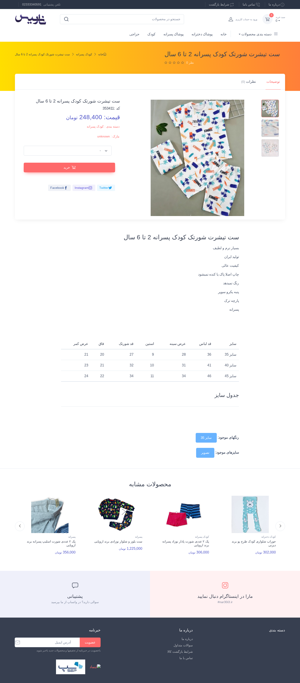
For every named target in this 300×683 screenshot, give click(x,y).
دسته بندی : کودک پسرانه (103, 126)
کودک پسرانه (84, 54)
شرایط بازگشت (219, 4)
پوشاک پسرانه (173, 34)
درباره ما (274, 4)
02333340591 (32, 4)
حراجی (134, 34)
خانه (223, 34)
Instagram (82, 187)
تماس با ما (186, 658)
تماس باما (249, 4)
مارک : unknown (108, 136)
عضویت (90, 642)
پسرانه (72, 536)
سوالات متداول (183, 645)
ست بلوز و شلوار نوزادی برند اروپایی (118, 541)
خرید (66, 167)
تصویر (205, 452)
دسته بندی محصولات (256, 34)
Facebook (57, 187)
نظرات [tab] (248, 81)
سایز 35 (206, 438)
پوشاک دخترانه (202, 34)
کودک (151, 34)
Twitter (103, 187)
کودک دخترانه (268, 536)
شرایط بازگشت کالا (180, 651)
